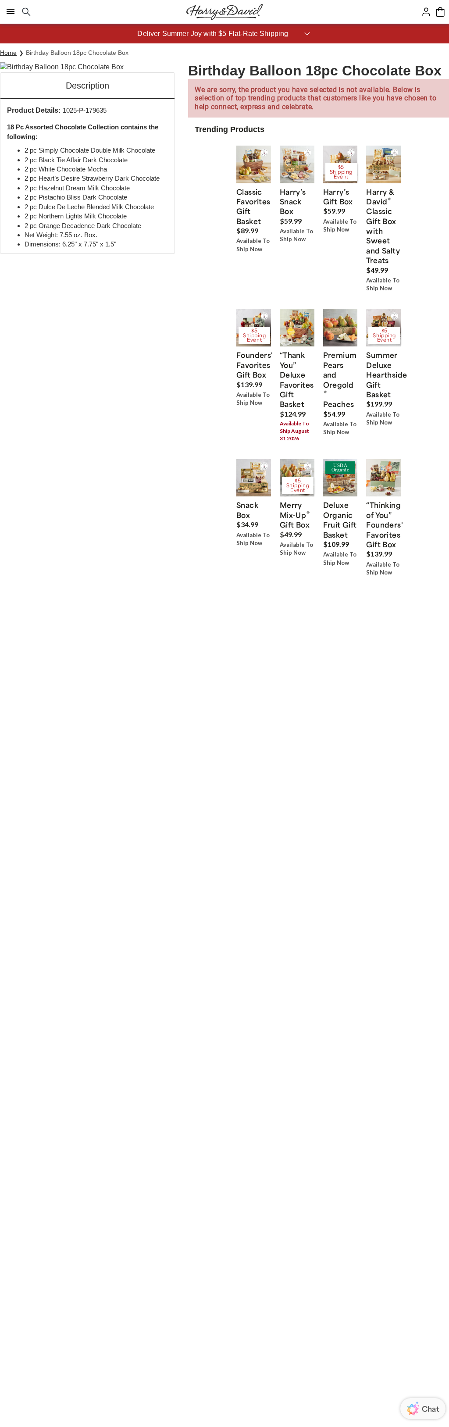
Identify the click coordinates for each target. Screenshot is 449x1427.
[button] (224, 33)
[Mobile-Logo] (224, 12)
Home (8, 52)
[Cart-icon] (440, 12)
